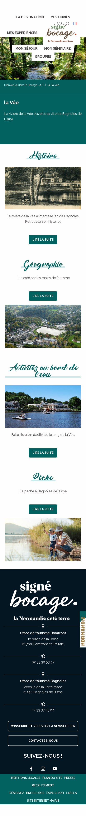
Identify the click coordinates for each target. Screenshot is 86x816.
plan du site (52, 778)
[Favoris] (60, 23)
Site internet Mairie (43, 800)
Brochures (35, 793)
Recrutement (43, 785)
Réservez (16, 793)
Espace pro (55, 793)
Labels (71, 793)
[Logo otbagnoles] (43, 600)
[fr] (75, 23)
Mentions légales (25, 778)
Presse (69, 778)
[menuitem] (30, 17)
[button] (67, 23)
